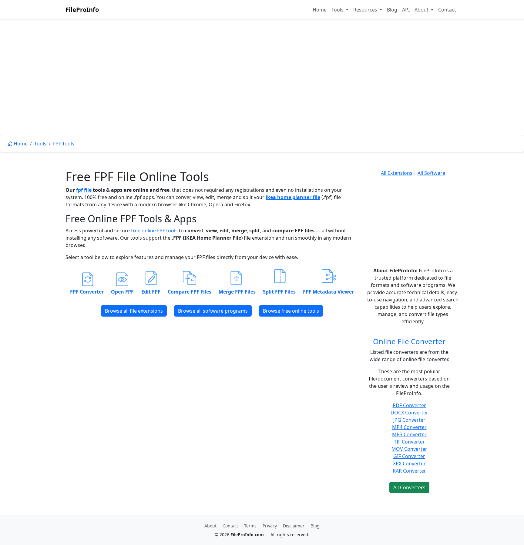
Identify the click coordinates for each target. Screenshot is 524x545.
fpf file (84, 190)
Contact (447, 9)
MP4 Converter (409, 427)
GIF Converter (409, 456)
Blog (392, 9)
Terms (250, 526)
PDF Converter (409, 405)
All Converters (409, 487)
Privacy (270, 526)
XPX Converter (409, 463)
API (406, 9)
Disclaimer (293, 526)
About (210, 526)
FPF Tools (63, 143)
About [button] (422, 9)
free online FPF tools (154, 230)
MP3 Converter (409, 434)
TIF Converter (409, 441)
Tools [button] (338, 9)
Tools (40, 143)
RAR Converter (409, 470)
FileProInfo (82, 9)
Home (320, 9)
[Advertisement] (262, 90)
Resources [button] (365, 9)
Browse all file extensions (134, 310)
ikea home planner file (293, 197)
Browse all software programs (213, 310)
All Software (431, 173)
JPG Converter (409, 420)
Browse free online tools (291, 310)
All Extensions (396, 173)
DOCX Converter (409, 412)
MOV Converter (409, 449)
